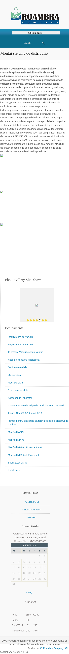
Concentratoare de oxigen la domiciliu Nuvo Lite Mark (36, 405)
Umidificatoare (15, 375)
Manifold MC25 (16, 432)
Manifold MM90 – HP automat (23, 455)
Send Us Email (32, 502)
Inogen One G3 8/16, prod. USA (25, 413)
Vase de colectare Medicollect (24, 359)
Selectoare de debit (18, 390)
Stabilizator (14, 470)
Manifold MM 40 (16, 439)
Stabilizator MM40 (17, 462)
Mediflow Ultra (15, 382)
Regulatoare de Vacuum (20, 337)
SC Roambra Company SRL (54, 648)
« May (29, 592)
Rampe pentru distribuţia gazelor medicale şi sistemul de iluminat (38, 422)
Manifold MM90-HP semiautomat (25, 447)
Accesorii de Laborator (20, 398)
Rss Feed (31, 517)
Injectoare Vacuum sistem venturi (25, 352)
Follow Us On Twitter (31, 510)
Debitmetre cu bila (17, 367)
